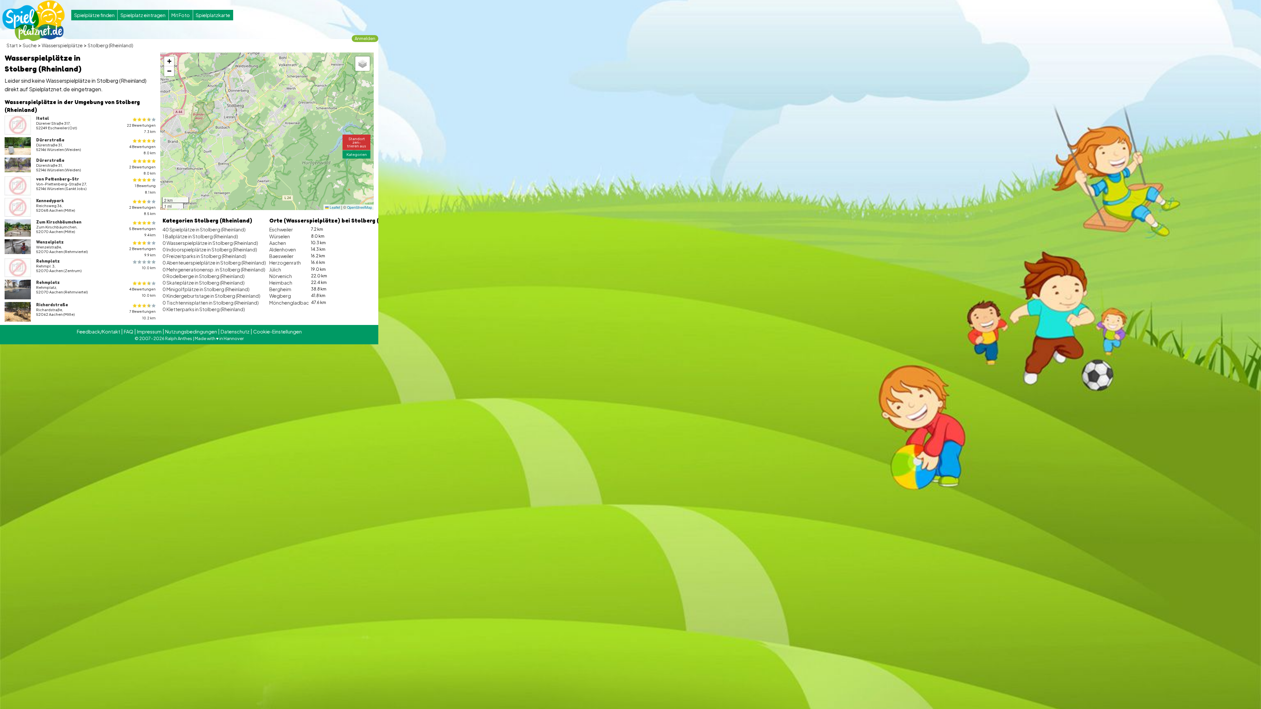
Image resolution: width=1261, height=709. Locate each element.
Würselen (279, 236)
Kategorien (356, 154)
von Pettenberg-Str (57, 179)
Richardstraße (52, 304)
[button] (169, 61)
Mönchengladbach (290, 303)
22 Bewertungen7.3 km (141, 128)
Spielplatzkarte (213, 15)
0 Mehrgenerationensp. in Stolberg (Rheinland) (214, 269)
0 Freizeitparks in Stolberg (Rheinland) (204, 256)
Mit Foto (180, 15)
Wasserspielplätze (62, 45)
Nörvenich (280, 276)
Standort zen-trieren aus (356, 142)
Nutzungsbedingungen (191, 331)
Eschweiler (281, 229)
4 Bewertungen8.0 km (142, 149)
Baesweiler (281, 256)
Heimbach (280, 283)
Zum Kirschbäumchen (58, 222)
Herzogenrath (285, 263)
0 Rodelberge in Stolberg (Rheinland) (204, 276)
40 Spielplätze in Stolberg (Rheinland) (204, 229)
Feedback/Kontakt (98, 331)
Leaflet (334, 207)
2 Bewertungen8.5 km (142, 210)
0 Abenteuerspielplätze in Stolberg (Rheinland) (214, 263)
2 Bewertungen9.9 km (142, 252)
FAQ (128, 331)
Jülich (275, 269)
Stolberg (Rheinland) (110, 45)
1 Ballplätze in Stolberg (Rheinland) (200, 236)
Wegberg (280, 296)
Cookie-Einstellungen (277, 331)
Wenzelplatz (50, 242)
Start (12, 45)
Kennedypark (50, 200)
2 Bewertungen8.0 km (142, 170)
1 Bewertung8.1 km (145, 188)
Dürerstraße (50, 139)
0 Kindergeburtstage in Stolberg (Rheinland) (211, 296)
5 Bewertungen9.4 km (142, 231)
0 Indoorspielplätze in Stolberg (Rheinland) (210, 249)
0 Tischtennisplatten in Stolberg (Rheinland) (211, 303)
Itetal (42, 118)
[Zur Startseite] (33, 20)
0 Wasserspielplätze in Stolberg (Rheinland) (210, 243)
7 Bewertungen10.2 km (142, 314)
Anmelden (365, 38)
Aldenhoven (282, 249)
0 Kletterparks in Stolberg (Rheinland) (204, 309)
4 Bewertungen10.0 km (142, 292)
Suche (30, 45)
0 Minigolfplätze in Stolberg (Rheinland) (206, 289)
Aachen (277, 243)
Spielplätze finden (94, 15)
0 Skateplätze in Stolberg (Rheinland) (204, 283)
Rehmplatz (48, 261)
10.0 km (149, 268)
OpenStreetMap (359, 207)
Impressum (149, 331)
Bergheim (280, 289)
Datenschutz (235, 331)
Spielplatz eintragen (143, 15)
